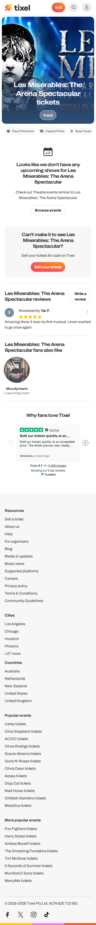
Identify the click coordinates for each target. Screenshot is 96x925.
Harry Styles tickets (20, 836)
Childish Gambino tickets (25, 798)
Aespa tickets (16, 776)
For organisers (16, 541)
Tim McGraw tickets (21, 858)
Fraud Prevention (23, 131)
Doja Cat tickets (18, 783)
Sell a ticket (14, 519)
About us (12, 526)
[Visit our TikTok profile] (46, 915)
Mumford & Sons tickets (24, 873)
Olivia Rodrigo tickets (22, 746)
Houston (12, 638)
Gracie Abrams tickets (23, 753)
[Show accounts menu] (86, 7)
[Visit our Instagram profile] (33, 915)
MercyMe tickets (18, 880)
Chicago (12, 631)
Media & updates (19, 556)
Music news (14, 563)
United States (16, 693)
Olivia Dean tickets (20, 768)
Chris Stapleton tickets (23, 731)
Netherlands (15, 678)
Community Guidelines (24, 600)
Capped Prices (54, 131)
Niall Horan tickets (20, 790)
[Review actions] (87, 311)
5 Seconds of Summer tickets (28, 865)
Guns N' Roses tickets (23, 761)
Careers (11, 578)
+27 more (13, 653)
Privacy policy (16, 586)
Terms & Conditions (21, 593)
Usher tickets (15, 724)
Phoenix (11, 646)
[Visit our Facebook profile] (7, 915)
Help (9, 534)
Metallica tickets (18, 805)
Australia (12, 671)
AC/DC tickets (16, 738)
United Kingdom (18, 700)
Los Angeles (15, 624)
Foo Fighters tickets (21, 828)
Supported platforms (21, 571)
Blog (8, 548)
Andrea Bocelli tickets (22, 843)
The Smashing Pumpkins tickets (31, 851)
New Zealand (16, 686)
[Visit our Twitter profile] (20, 915)
